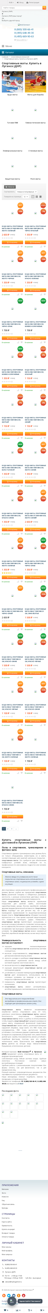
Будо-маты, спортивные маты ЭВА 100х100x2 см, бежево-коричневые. (35, 324)
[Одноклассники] (19, 1296)
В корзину (13, 242)
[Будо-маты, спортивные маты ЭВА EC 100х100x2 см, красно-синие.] (12, 787)
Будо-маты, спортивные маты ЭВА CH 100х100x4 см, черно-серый (12, 611)
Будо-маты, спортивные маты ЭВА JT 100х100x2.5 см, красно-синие (12, 659)
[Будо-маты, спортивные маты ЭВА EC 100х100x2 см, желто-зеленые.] (35, 739)
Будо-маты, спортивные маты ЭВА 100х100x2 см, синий (35, 419)
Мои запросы (7, 1254)
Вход (21, 2)
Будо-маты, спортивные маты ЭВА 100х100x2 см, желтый (12, 419)
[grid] (32, 196)
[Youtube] (23, 1296)
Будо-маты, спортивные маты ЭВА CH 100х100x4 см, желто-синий (35, 515)
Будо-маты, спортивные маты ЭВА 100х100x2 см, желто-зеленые (12, 563)
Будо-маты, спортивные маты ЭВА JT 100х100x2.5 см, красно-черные (35, 659)
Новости (5, 1197)
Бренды (5, 1208)
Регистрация (34, 2)
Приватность (7, 1225)
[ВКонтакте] (14, 1296)
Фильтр (11, 187)
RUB (11, 2)
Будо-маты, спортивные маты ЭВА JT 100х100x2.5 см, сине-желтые (35, 611)
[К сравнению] (17, 246)
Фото (4, 1193)
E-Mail (20, 1083)
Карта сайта (7, 1222)
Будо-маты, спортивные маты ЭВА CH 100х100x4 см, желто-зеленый (12, 228)
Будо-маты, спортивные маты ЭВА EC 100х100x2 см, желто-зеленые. (35, 754)
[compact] (40, 196)
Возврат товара (8, 1233)
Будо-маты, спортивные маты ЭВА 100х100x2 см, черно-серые (35, 563)
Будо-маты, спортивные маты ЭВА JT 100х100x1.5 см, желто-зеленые (12, 754)
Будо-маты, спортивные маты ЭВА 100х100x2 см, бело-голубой (12, 467)
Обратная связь (8, 1204)
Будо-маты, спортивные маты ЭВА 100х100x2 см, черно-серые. (12, 324)
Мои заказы (6, 1247)
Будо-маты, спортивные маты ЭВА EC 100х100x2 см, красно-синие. (12, 802)
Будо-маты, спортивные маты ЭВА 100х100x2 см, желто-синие (35, 467)
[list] (36, 196)
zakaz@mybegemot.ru (13, 1282)
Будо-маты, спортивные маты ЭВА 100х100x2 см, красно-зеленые (35, 276)
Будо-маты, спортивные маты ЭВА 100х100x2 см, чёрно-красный (35, 228)
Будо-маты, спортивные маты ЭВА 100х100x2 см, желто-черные (12, 276)
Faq (3, 1200)
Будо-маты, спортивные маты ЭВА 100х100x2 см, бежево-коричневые (12, 372)
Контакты (6, 1218)
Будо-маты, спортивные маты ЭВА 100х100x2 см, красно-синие (12, 515)
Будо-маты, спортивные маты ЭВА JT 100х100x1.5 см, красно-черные (12, 707)
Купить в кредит (8, 1229)
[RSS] (4, 1296)
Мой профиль (7, 1250)
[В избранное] (21, 246)
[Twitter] (9, 1296)
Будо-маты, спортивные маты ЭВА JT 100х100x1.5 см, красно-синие (35, 707)
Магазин (5, 1189)
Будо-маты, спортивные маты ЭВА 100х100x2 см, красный (35, 372)
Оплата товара (8, 1237)
